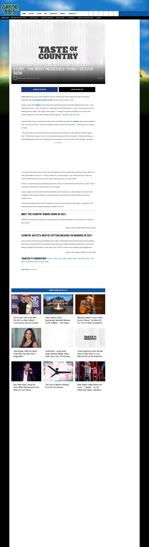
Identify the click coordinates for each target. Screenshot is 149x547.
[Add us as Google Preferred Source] (95, 13)
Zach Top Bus (33, 18)
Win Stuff (53, 13)
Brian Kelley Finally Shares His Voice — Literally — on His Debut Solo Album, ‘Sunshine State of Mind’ (89, 387)
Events (98, 18)
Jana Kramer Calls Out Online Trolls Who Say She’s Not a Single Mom (25, 354)
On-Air (31, 13)
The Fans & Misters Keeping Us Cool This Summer (57, 386)
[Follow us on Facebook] (100, 13)
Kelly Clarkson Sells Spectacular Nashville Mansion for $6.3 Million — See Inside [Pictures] (57, 320)
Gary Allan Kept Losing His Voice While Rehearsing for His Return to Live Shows (26, 387)
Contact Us (72, 13)
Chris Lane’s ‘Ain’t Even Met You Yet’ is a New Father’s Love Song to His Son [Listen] (25, 320)
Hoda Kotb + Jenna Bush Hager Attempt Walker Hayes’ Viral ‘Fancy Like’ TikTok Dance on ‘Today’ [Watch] (58, 354)
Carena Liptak (21, 78)
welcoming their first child (42, 100)
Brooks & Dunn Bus (47, 18)
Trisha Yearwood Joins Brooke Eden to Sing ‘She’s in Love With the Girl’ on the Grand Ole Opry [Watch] (90, 354)
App (45, 13)
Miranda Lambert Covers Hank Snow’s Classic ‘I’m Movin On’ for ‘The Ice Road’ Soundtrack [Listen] (89, 320)
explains (76, 121)
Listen (39, 13)
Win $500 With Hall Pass (18, 18)
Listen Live (71, 18)
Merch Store (60, 18)
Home (24, 13)
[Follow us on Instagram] (105, 13)
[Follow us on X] (116, 13)
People (37, 105)
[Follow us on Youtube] (111, 13)
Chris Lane (25, 97)
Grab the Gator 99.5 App (85, 18)
